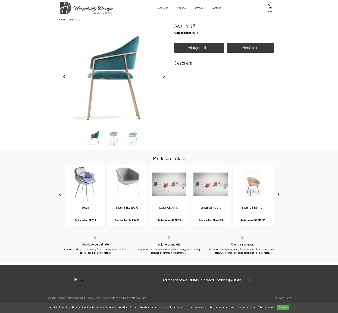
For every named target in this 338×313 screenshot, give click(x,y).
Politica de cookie (175, 280)
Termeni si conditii (202, 280)
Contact (216, 8)
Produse (181, 8)
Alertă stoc (250, 48)
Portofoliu (198, 8)
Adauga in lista (199, 48)
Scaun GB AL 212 (210, 207)
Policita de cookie (266, 307)
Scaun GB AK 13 (169, 207)
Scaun (85, 207)
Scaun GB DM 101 (253, 207)
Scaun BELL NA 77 (127, 207)
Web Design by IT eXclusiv (131, 298)
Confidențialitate (229, 280)
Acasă (62, 19)
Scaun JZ (73, 19)
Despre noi (163, 8)
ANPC (289, 298)
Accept (283, 307)
